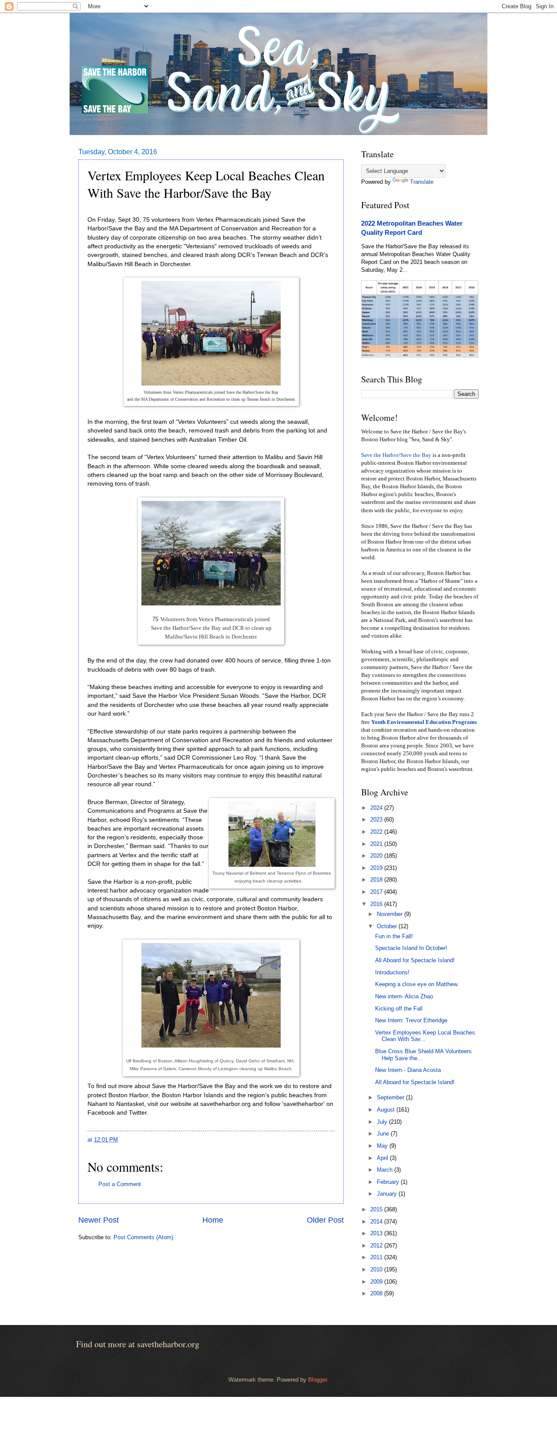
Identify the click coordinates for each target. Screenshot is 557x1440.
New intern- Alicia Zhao (404, 996)
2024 (377, 808)
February (389, 1182)
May (383, 1146)
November (390, 914)
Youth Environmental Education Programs (424, 722)
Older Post (325, 1220)
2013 (377, 1233)
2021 (377, 844)
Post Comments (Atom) (143, 1237)
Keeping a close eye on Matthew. (417, 984)
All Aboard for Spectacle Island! (415, 960)
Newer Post (98, 1220)
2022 (377, 831)
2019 (377, 868)
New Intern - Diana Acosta (408, 1070)
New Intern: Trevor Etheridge (411, 1020)
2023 (377, 819)
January (388, 1193)
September (391, 1097)
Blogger (317, 1379)
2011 (377, 1257)
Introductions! (392, 972)
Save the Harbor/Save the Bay (396, 455)
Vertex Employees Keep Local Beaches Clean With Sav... (425, 1035)
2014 (377, 1221)
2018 (377, 879)
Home (212, 1220)
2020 (377, 855)
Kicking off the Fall (399, 1008)
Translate (421, 182)
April (383, 1158)
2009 (377, 1281)
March (385, 1169)
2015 (377, 1209)
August (386, 1109)
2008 (377, 1293)
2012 (377, 1245)
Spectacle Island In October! (411, 948)
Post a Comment (119, 1184)
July (383, 1122)
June (384, 1133)
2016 (377, 904)
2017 (377, 892)
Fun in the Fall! (394, 936)
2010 (377, 1269)
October (388, 926)
